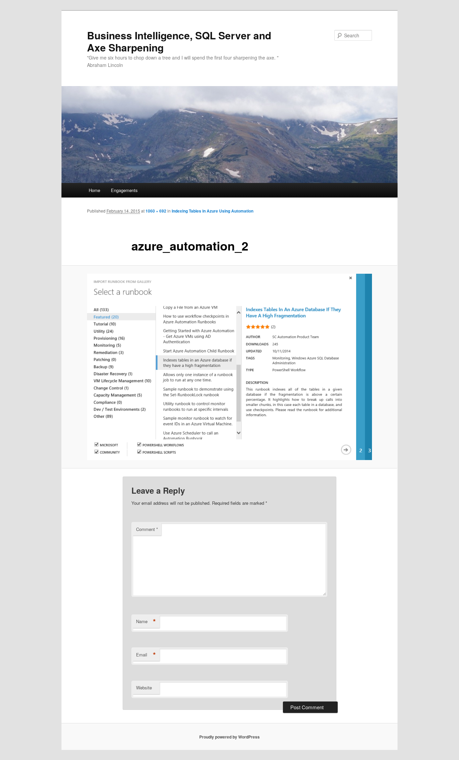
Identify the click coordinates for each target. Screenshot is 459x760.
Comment (147, 529)
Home (94, 190)
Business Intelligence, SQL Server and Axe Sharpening (179, 41)
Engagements (124, 190)
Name (146, 621)
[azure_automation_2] (229, 367)
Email (146, 654)
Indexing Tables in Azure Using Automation (212, 211)
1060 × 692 (155, 211)
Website (144, 687)
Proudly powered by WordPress (229, 737)
